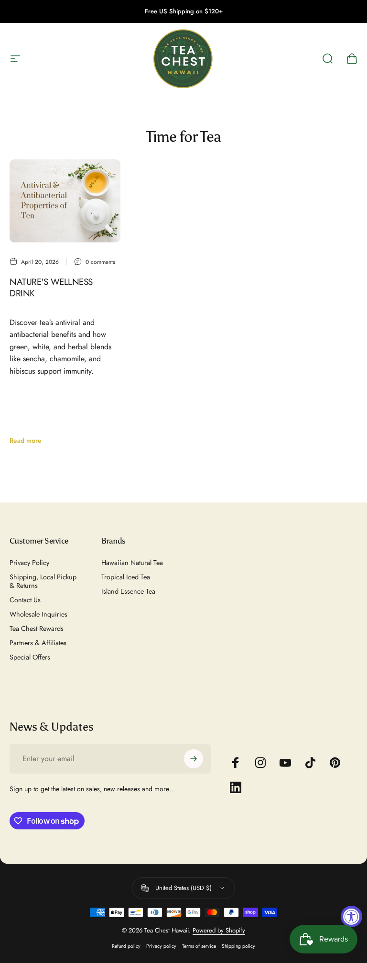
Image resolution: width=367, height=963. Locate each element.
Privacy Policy (29, 562)
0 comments (100, 262)
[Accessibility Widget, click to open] (351, 916)
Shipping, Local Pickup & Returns (43, 581)
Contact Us (25, 600)
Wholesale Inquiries (38, 614)
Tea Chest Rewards (37, 628)
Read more (26, 440)
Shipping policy (238, 946)
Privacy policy (161, 946)
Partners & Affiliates (38, 643)
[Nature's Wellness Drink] (65, 200)
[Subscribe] (193, 758)
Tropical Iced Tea (125, 577)
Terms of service (199, 946)
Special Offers (30, 657)
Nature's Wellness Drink (51, 287)
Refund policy (126, 946)
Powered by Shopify (219, 930)
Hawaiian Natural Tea (132, 562)
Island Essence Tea (128, 591)
